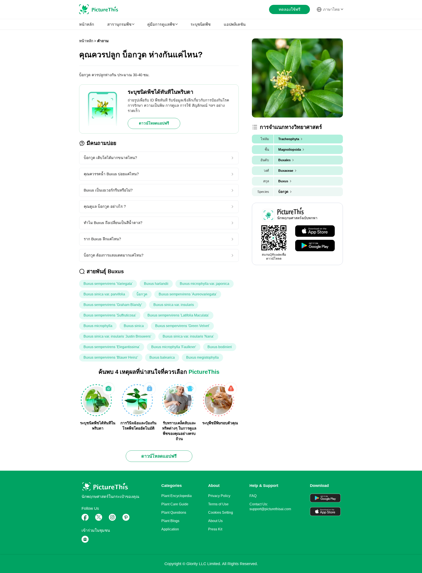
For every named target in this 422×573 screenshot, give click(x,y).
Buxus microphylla (98, 326)
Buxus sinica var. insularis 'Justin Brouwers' (117, 336)
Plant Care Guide (174, 504)
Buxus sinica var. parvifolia (104, 294)
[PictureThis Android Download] (315, 246)
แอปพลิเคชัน (235, 24)
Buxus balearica (162, 357)
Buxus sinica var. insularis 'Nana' (188, 336)
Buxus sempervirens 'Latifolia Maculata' (178, 315)
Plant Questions (173, 512)
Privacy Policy (219, 496)
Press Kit (215, 529)
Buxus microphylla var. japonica (204, 284)
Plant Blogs (170, 521)
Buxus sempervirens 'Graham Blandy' (113, 305)
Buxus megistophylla (202, 357)
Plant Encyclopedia (176, 496)
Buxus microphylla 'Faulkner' (173, 347)
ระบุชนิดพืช (201, 24)
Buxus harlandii (156, 284)
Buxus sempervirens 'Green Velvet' (182, 326)
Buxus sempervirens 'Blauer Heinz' (111, 357)
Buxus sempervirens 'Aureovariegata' (188, 294)
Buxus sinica (134, 326)
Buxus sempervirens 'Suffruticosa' (110, 315)
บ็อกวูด (141, 294)
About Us (215, 521)
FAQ (252, 496)
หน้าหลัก (86, 24)
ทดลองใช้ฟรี (289, 9)
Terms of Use (218, 504)
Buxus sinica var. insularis (173, 305)
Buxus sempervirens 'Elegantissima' (112, 347)
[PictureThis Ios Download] (315, 231)
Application (170, 529)
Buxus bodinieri (219, 347)
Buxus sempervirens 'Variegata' (108, 284)
